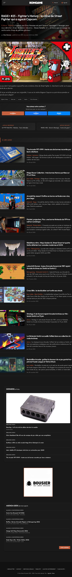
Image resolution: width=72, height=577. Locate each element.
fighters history (4, 99)
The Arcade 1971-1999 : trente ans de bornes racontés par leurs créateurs (28, 457)
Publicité (38, 569)
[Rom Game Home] (36, 3)
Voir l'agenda (64, 547)
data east (13, 99)
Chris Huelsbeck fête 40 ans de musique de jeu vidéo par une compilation (28, 435)
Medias (11, 25)
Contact (18, 569)
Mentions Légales (28, 569)
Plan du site (61, 569)
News (53, 573)
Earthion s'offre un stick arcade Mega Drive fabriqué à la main (25, 443)
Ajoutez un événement (49, 569)
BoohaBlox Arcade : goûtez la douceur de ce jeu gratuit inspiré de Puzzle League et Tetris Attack (49, 360)
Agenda (49, 573)
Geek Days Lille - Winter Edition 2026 (17, 540)
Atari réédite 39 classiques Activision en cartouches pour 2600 (25, 450)
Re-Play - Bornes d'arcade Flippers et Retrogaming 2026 (23, 522)
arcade (19, 99)
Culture (4, 25)
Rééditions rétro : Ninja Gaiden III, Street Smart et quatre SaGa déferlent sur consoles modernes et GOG (48, 244)
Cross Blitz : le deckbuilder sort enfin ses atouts (44, 290)
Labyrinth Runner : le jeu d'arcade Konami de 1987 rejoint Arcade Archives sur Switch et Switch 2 (48, 267)
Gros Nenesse (7, 35)
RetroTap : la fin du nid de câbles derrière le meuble (22, 427)
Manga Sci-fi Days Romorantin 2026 (17, 531)
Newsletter (10, 569)
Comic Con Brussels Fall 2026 (15, 513)
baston (25, 99)
